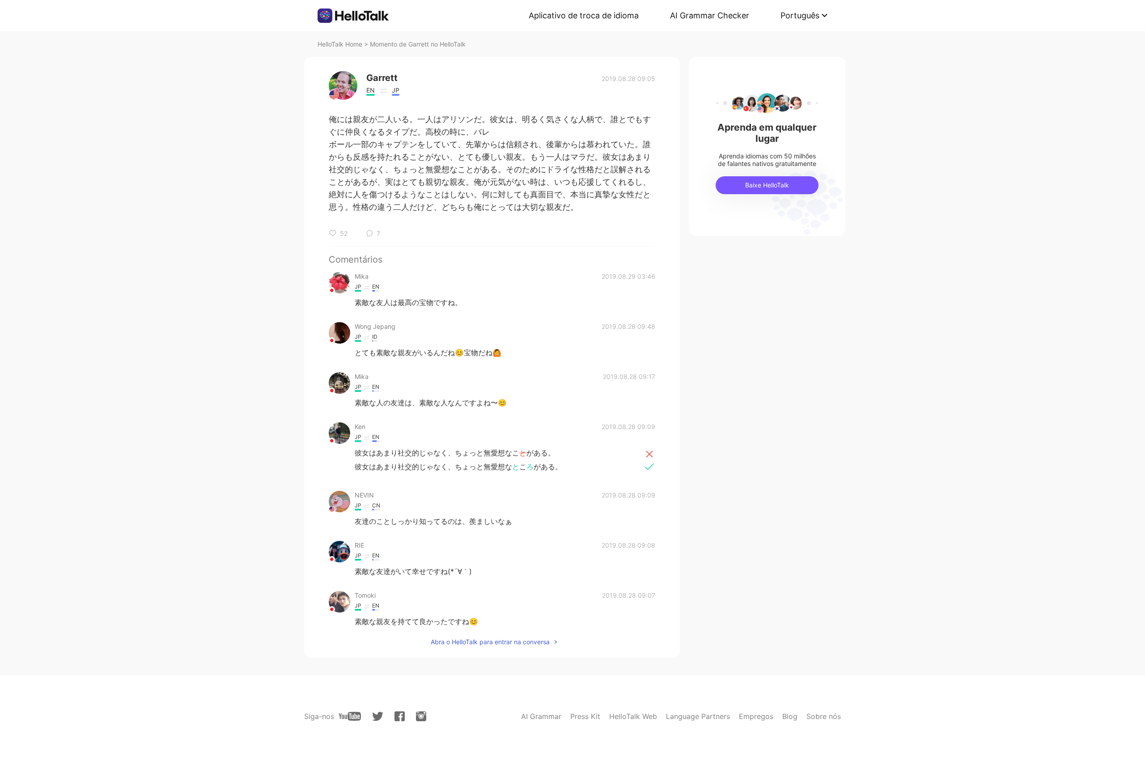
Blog (789, 716)
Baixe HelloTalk (767, 185)
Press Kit (585, 716)
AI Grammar (541, 716)
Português (799, 15)
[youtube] (350, 716)
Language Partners (698, 716)
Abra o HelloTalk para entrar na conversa (490, 642)
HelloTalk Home (340, 44)
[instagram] (421, 716)
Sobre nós (823, 716)
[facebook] (399, 716)
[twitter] (377, 716)
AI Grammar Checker (709, 15)
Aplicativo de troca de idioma (584, 15)
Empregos (756, 716)
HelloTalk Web (633, 716)
